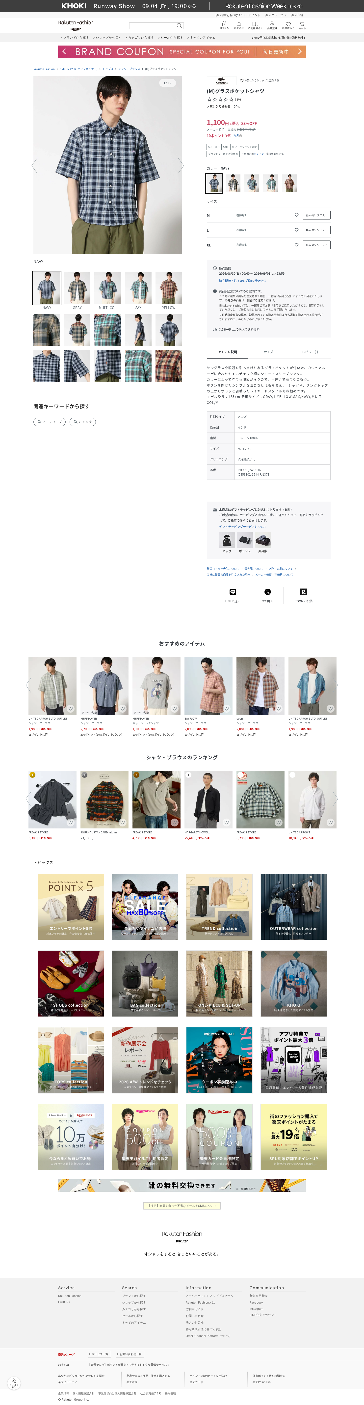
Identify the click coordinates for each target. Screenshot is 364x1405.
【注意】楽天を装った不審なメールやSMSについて (182, 1206)
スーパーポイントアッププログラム (209, 1296)
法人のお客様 (195, 1322)
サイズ (268, 351)
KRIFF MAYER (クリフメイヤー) (79, 69)
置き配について (253, 569)
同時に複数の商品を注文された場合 (228, 575)
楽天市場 (297, 15)
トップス (108, 69)
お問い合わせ (195, 1316)
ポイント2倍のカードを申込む (208, 1376)
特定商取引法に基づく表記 (203, 1329)
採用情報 (170, 1393)
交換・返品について (280, 569)
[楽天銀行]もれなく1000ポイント (237, 15)
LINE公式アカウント (263, 1315)
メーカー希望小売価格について (274, 575)
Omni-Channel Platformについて (208, 1336)
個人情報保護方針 (84, 1393)
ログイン (259, 154)
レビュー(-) (310, 351)
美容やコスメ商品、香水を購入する (148, 1376)
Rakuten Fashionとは (200, 1302)
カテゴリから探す (134, 1309)
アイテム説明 (227, 351)
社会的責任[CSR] (150, 1393)
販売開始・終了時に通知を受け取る (243, 281)
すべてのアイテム (134, 1322)
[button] (107, 165)
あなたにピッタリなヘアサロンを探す (81, 1376)
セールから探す (132, 1316)
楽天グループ (274, 15)
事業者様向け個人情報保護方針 (117, 1393)
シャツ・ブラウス (129, 69)
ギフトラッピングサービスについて (243, 527)
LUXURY (64, 1302)
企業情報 (63, 1393)
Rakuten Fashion (44, 69)
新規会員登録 (258, 1296)
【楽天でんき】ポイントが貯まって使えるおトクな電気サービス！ (129, 1364)
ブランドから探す (134, 1296)
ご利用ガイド (195, 1309)
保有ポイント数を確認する (269, 1376)
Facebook (256, 1302)
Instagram (256, 1308)
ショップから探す (134, 1302)
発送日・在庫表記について (223, 569)
